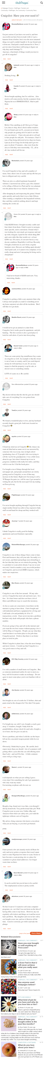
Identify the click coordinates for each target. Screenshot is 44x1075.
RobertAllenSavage (18, 544)
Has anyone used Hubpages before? (27, 983)
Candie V (17, 86)
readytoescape (17, 839)
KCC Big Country (18, 659)
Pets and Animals (24, 997)
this (15, 67)
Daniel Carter (18, 346)
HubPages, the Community (27, 940)
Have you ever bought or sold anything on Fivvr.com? (28, 945)
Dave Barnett (18, 873)
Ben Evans (15, 583)
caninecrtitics (16, 289)
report (9, 59)
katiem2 (16, 65)
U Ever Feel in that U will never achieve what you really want (27, 965)
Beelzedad (15, 160)
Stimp (16, 114)
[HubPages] (22, 3)
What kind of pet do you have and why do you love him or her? (28, 1002)
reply (4, 59)
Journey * (15, 521)
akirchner (15, 896)
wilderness (15, 713)
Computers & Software (27, 1042)
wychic (14, 436)
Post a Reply (36, 933)
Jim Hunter (15, 690)
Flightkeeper (16, 495)
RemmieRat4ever (17, 24)
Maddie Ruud (16, 317)
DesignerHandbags (18, 796)
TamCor (14, 410)
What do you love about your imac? (26, 1046)
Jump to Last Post (17, 20)
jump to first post (24, 933)
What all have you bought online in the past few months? (27, 1021)
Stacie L (14, 767)
